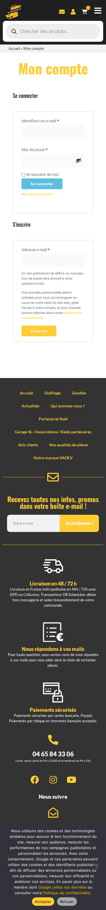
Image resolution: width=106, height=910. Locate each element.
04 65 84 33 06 (53, 754)
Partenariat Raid (53, 418)
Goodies (79, 392)
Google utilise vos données (62, 887)
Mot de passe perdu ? (37, 194)
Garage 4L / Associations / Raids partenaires (53, 431)
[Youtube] (71, 779)
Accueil (14, 48)
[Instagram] (53, 779)
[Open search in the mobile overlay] (53, 31)
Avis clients (28, 444)
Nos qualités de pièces (68, 444)
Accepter (43, 901)
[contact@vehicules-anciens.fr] (53, 813)
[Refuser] (97, 866)
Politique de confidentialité (66, 893)
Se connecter (42, 183)
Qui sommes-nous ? (68, 405)
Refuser (67, 901)
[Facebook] (34, 779)
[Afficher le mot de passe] (78, 160)
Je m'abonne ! (79, 523)
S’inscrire (39, 330)
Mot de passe (43, 149)
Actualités (30, 405)
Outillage (52, 392)
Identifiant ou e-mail (49, 120)
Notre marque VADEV (53, 457)
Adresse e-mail (44, 249)
